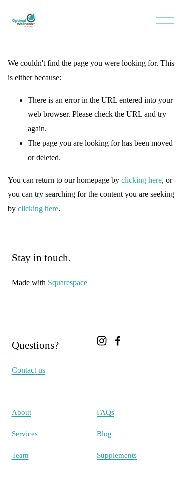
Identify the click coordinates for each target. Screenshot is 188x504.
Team (20, 456)
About (21, 412)
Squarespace (67, 282)
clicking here (141, 180)
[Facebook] (118, 341)
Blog (104, 434)
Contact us (28, 370)
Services (25, 434)
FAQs (105, 412)
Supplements (117, 456)
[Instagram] (102, 341)
